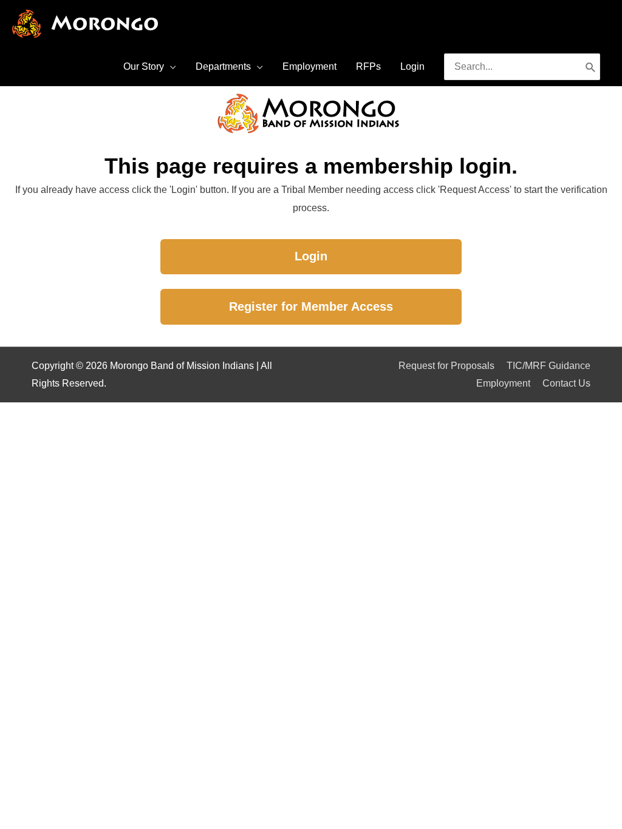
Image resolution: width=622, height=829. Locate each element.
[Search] (591, 67)
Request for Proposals (446, 365)
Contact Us (566, 383)
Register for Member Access (311, 306)
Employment (503, 383)
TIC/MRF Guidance (548, 365)
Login (311, 256)
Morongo (105, 23)
